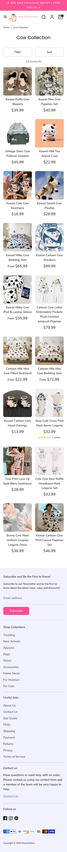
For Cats (8, 686)
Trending (9, 635)
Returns (8, 744)
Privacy (8, 750)
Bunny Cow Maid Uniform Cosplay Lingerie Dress (18, 540)
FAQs (7, 725)
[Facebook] (5, 818)
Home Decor (11, 673)
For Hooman (11, 680)
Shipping (9, 731)
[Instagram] (11, 818)
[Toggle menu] (4, 17)
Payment (9, 737)
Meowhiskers (28, 843)
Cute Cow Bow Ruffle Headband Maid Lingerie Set (49, 483)
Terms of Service (14, 757)
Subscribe (16, 611)
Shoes (7, 660)
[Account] (52, 16)
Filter (17, 52)
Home (6, 27)
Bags (6, 654)
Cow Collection (20, 27)
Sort (49, 52)
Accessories (11, 667)
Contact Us (10, 712)
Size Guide (10, 718)
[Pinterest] (16, 818)
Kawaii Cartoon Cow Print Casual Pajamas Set (49, 540)
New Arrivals (11, 641)
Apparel (8, 648)
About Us (9, 705)
